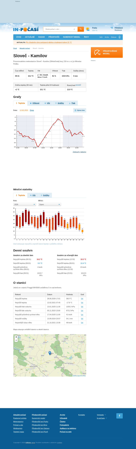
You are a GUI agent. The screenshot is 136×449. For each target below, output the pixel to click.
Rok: (15, 201)
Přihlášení (119, 28)
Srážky (61, 103)
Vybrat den (81, 110)
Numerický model (38, 418)
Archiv (107, 37)
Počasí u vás (18, 425)
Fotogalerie (64, 425)
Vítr (48, 103)
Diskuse (113, 37)
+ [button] (16, 337)
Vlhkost (35, 103)
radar (41, 37)
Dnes (32, 110)
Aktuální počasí (25, 48)
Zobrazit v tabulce (79, 152)
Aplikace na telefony (68, 428)
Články (62, 422)
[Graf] (82, 299)
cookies (59, 442)
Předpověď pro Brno (39, 425)
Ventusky (100, 415)
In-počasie (101, 418)
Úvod (15, 48)
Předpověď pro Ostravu (40, 428)
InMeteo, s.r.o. (30, 442)
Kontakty (81, 415)
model (71, 37)
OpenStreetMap (81, 375)
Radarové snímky (19, 418)
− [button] (16, 340)
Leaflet (74, 375)
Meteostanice (18, 422)
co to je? (78, 85)
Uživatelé (63, 418)
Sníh (101, 37)
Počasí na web (66, 432)
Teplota (21, 103)
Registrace (118, 30)
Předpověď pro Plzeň (40, 432)
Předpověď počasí (39, 415)
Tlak (73, 103)
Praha (94, 28)
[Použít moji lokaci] (74, 29)
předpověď (53, 37)
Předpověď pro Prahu (40, 422)
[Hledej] (81, 29)
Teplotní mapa (18, 432)
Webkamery (17, 428)
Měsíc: (40, 201)
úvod (18, 37)
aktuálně (30, 37)
